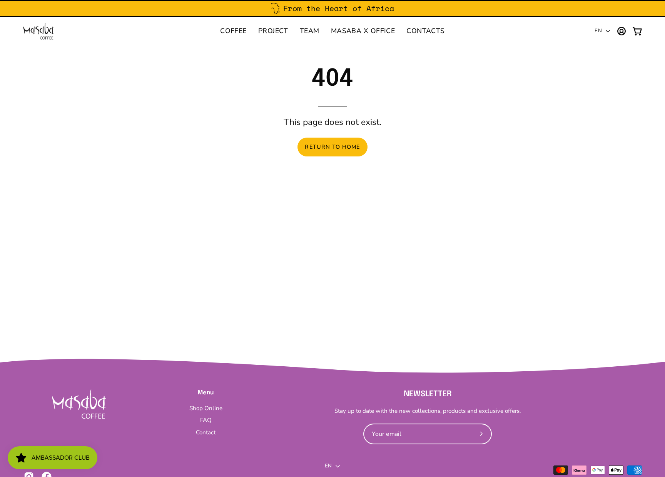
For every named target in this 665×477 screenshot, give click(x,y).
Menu (206, 393)
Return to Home (332, 147)
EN (598, 30)
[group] (332, 8)
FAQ (205, 420)
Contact (206, 432)
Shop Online (205, 408)
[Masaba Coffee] (38, 31)
